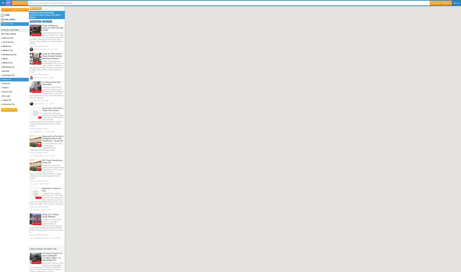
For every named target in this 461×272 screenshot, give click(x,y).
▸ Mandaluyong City (8, 55)
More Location (10, 110)
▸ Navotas (5, 71)
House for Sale (7, 24)
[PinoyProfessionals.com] (8, 3)
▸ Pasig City (5, 83)
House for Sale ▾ (20, 3)
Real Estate (10, 20)
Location (436, 3)
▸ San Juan (5, 96)
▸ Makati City (6, 46)
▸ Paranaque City (7, 75)
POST (15, 10)
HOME (7, 15)
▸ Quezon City (6, 92)
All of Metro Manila (8, 34)
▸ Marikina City (6, 63)
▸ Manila (4, 59)
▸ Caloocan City (7, 38)
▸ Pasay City (6, 79)
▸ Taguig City (6, 100)
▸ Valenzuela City (8, 104)
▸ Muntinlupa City (8, 67)
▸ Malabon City (7, 50)
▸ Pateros (5, 88)
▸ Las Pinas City (7, 42)
